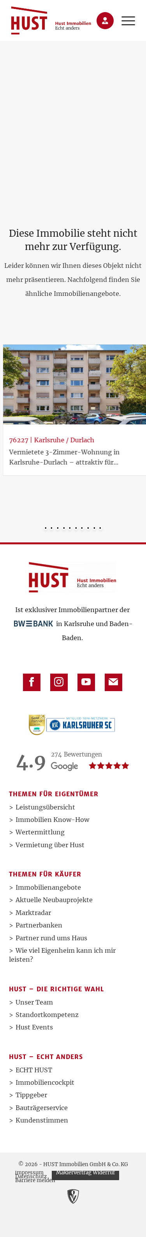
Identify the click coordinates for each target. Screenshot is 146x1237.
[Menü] (124, 20)
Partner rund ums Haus (51, 938)
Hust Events (34, 1027)
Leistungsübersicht (45, 807)
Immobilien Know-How (52, 819)
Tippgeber (31, 1095)
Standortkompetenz (47, 1015)
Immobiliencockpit (45, 1082)
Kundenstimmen (42, 1120)
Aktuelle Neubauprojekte (54, 900)
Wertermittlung (40, 832)
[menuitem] (124, 20)
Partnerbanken (39, 925)
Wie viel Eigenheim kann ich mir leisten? (62, 955)
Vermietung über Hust (50, 845)
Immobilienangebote (48, 887)
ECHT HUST (34, 1070)
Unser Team (34, 1002)
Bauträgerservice (42, 1108)
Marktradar (33, 913)
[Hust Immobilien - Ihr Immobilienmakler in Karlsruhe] (51, 20)
